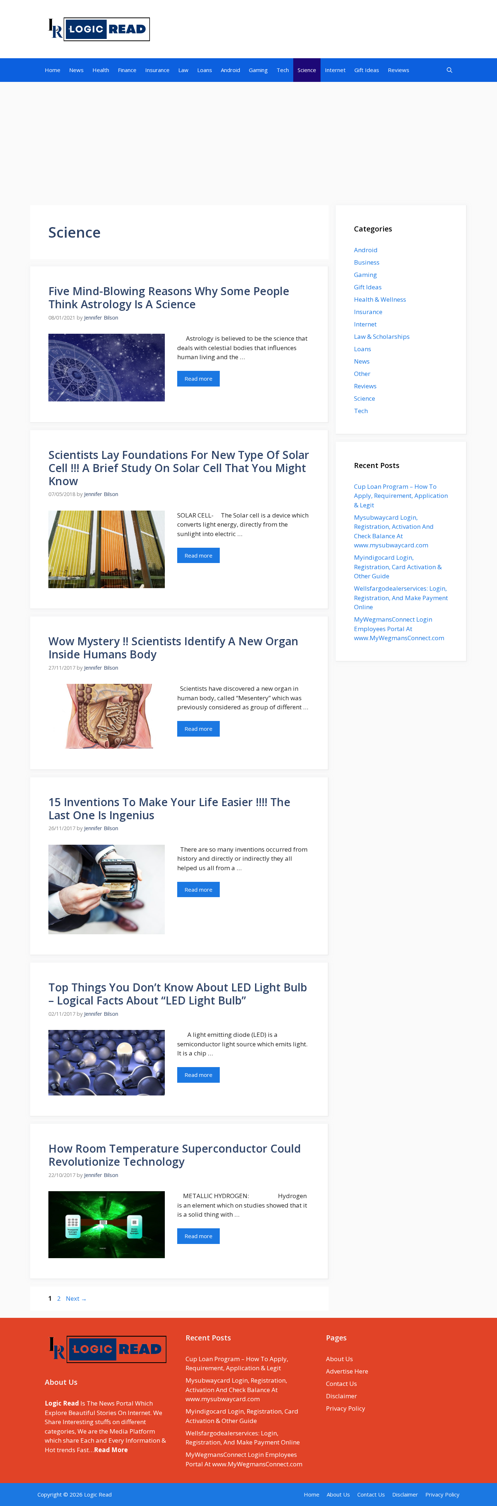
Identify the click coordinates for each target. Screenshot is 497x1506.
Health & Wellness (380, 299)
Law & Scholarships (382, 336)
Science (307, 70)
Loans (204, 70)
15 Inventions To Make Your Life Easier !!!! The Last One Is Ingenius (169, 808)
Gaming (258, 70)
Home (52, 70)
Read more (198, 378)
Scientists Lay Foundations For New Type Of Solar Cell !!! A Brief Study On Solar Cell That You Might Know (178, 467)
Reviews (398, 70)
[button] (449, 70)
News (76, 70)
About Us (339, 1359)
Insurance (157, 70)
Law (183, 70)
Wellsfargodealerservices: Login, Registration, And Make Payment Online (401, 597)
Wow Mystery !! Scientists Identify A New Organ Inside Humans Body (173, 648)
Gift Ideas (366, 70)
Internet (335, 70)
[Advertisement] (248, 140)
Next (76, 1298)
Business (366, 262)
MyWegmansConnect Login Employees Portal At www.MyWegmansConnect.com (399, 628)
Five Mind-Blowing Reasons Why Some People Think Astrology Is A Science (168, 298)
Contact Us (341, 1383)
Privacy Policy (345, 1408)
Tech (283, 70)
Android (230, 70)
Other (362, 373)
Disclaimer (341, 1396)
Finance (127, 70)
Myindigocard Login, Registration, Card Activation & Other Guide (398, 566)
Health (100, 70)
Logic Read (98, 1494)
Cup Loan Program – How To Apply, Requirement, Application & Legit (401, 495)
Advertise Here (347, 1371)
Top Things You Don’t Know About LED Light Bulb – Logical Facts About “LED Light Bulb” (177, 994)
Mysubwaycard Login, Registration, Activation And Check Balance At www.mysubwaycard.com (236, 1389)
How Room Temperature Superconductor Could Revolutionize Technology (174, 1155)
